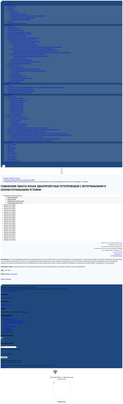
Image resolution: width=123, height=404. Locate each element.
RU (62, 168)
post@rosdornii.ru (6, 305)
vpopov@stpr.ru (118, 254)
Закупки (6, 324)
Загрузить (14, 274)
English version (9, 332)
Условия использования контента (12, 291)
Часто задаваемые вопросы (13, 321)
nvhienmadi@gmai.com (116, 255)
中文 (61, 173)
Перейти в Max (61, 401)
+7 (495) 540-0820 (6, 298)
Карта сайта (8, 330)
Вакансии (7, 328)
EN (62, 170)
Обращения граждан (11, 319)
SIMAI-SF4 (4, 367)
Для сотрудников (9, 326)
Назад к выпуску (6, 279)
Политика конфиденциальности (14, 323)
